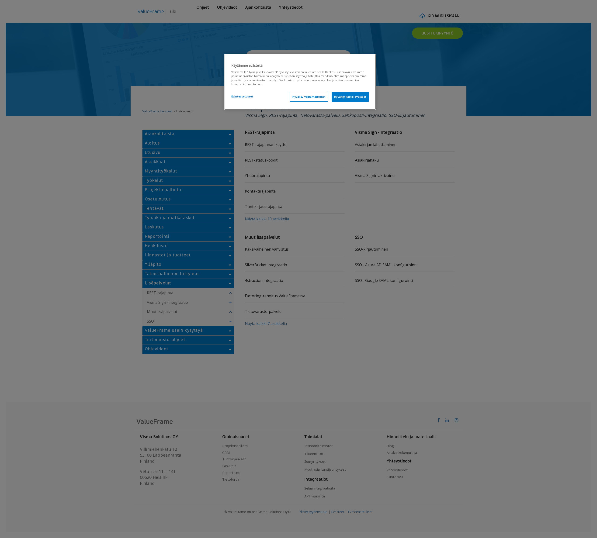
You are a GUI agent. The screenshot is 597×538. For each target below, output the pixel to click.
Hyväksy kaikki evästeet (350, 96)
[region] (300, 82)
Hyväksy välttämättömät (309, 96)
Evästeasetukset (242, 96)
